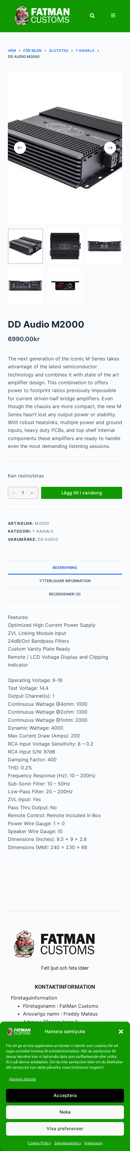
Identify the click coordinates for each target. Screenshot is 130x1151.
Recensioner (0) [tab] (65, 594)
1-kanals (42, 531)
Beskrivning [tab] (65, 567)
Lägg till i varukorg (81, 493)
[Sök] (92, 15)
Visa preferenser (65, 1128)
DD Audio (48, 539)
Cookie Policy (39, 1143)
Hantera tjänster (22, 1079)
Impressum (93, 1143)
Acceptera (65, 1095)
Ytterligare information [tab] (65, 581)
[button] (121, 1032)
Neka (65, 1112)
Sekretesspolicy (67, 1143)
